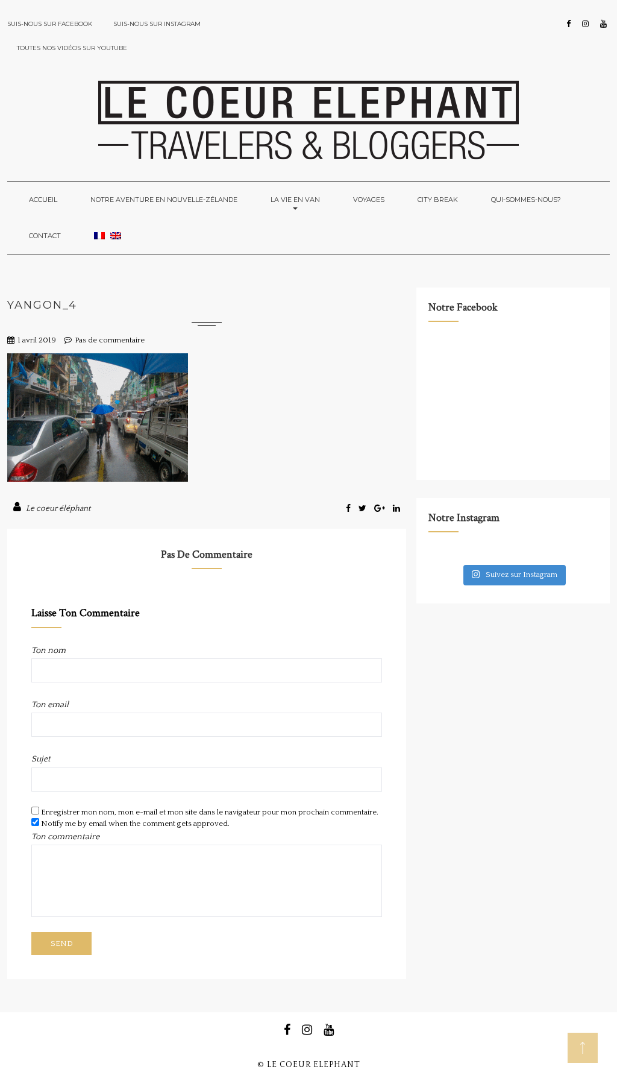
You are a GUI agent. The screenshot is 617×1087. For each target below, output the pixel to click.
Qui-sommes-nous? (526, 199)
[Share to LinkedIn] (396, 509)
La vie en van (295, 199)
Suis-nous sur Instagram (157, 24)
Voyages (368, 199)
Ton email (50, 705)
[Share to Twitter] (363, 509)
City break (438, 199)
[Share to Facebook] (349, 509)
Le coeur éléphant (58, 508)
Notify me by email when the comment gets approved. (134, 823)
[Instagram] (585, 24)
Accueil (43, 199)
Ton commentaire (65, 837)
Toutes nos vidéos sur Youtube (72, 48)
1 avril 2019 (36, 340)
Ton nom (48, 650)
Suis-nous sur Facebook (49, 24)
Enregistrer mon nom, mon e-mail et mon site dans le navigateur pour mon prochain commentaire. (209, 812)
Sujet (41, 759)
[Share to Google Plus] (380, 509)
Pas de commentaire (110, 340)
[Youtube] (603, 24)
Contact (45, 236)
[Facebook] (568, 24)
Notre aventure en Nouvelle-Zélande (163, 199)
